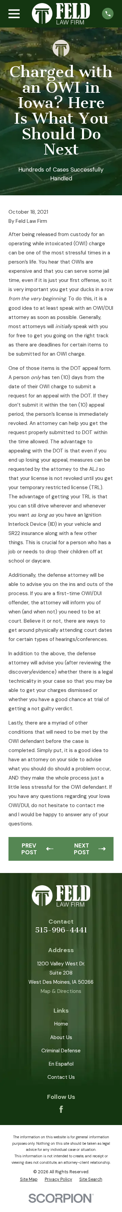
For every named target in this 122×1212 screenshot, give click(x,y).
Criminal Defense (61, 1050)
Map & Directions (61, 991)
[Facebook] (61, 1109)
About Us (61, 1037)
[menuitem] (29, 1179)
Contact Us (61, 1077)
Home (61, 1023)
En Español (61, 1063)
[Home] (61, 13)
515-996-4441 (61, 930)
